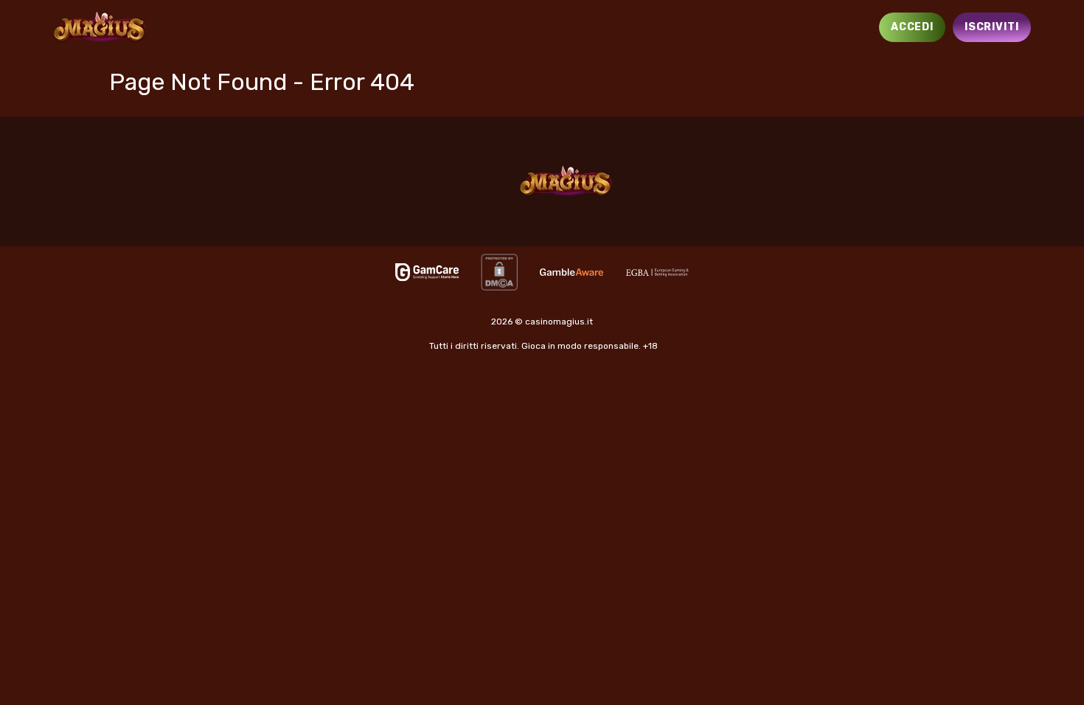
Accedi (912, 27)
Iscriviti (992, 27)
